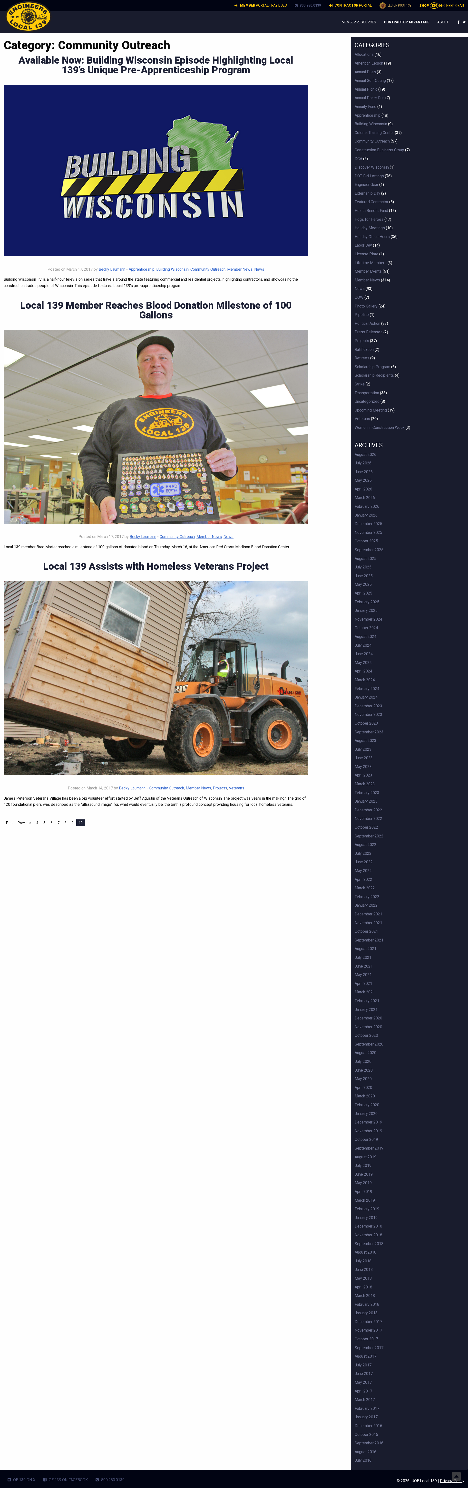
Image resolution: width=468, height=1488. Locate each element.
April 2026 (363, 489)
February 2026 (367, 506)
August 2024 (365, 636)
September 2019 (369, 1148)
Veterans (236, 788)
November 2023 (368, 714)
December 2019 (368, 1122)
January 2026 (366, 515)
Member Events (368, 271)
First (9, 823)
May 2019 (363, 1183)
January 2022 (366, 905)
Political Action (367, 323)
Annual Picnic (366, 89)
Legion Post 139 (399, 5)
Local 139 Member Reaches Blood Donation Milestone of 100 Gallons (156, 310)
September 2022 (369, 836)
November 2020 (368, 1027)
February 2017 (367, 1408)
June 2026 (364, 472)
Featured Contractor (371, 202)
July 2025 (363, 567)
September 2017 (369, 1347)
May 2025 (363, 584)
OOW (359, 297)
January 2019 (366, 1217)
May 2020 (363, 1078)
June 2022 (364, 862)
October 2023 (366, 723)
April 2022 (363, 879)
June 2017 (364, 1373)
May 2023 (363, 766)
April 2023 (363, 775)
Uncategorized (367, 401)
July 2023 (363, 749)
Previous (24, 823)
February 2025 (367, 602)
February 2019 (367, 1209)
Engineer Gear (441, 6)
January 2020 (366, 1113)
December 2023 (368, 706)
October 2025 (366, 541)
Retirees (362, 358)
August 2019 (365, 1157)
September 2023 (369, 732)
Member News (240, 269)
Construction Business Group (379, 150)
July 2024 (363, 645)
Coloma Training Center (374, 132)
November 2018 (368, 1235)
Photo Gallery (366, 306)
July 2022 (363, 853)
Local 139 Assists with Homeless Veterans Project (156, 566)
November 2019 (368, 1131)
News (259, 269)
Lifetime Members (371, 262)
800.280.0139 (310, 5)
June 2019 (364, 1174)
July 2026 (363, 463)
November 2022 (368, 818)
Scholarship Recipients (374, 375)
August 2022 (365, 844)
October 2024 (366, 627)
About (443, 22)
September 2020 (369, 1044)
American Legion (369, 63)
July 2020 (363, 1061)
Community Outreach (207, 269)
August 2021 (365, 948)
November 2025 (368, 532)
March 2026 (365, 497)
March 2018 (365, 1295)
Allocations (364, 54)
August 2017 (365, 1356)
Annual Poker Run (369, 98)
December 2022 (368, 810)
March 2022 (365, 888)
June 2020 (364, 1070)
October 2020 (366, 1035)
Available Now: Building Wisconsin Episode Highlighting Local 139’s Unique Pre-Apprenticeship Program (156, 65)
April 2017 (363, 1391)
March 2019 (365, 1200)
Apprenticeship (142, 269)
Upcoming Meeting (371, 410)
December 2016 (368, 1425)
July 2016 (363, 1460)
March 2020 (365, 1096)
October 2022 (366, 827)
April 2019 (363, 1191)
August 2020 (365, 1052)
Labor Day (363, 245)
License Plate (366, 254)
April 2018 (363, 1287)
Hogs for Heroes (369, 219)
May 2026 (363, 480)
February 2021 (367, 1000)
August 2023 (365, 740)
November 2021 (368, 923)
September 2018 (369, 1243)
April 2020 (363, 1087)
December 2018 (368, 1226)
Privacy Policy (452, 1480)
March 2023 (365, 784)
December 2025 (368, 523)
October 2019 (366, 1139)
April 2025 (363, 593)
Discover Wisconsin (372, 167)
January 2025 (366, 610)
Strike (360, 384)
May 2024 (363, 662)
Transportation (367, 393)
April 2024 (363, 671)
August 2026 (365, 454)
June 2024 (364, 654)
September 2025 (369, 549)
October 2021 (366, 931)
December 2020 (368, 1018)
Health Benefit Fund (371, 210)
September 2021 (369, 940)
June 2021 (364, 966)
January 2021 (366, 1009)
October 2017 (366, 1339)
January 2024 (366, 697)
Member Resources (359, 22)
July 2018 (363, 1261)
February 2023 (367, 792)
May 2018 (363, 1278)
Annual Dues (365, 72)
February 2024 (367, 688)
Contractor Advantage (406, 22)
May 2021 (363, 974)
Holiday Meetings (370, 228)
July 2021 (363, 957)
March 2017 (365, 1399)
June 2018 (364, 1269)
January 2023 (366, 801)
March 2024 (365, 680)
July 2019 (363, 1165)
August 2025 (365, 558)
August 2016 (365, 1452)
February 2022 (367, 896)
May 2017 (363, 1382)
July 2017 (363, 1365)
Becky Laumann (112, 269)
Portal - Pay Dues (263, 5)
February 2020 (367, 1105)
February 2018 (367, 1304)
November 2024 (368, 619)
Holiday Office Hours (372, 236)
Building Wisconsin (172, 269)
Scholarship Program (372, 367)
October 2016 (366, 1434)
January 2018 (366, 1313)
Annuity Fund (365, 106)
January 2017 (366, 1417)
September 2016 (369, 1443)
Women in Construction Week (380, 427)
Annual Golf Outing (370, 80)
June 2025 (364, 576)
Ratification (364, 349)
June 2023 (364, 758)
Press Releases (368, 332)
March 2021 (365, 992)
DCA (358, 158)
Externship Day (367, 193)
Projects (220, 788)
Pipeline (362, 314)
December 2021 (368, 914)
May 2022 (363, 870)
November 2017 (368, 1330)
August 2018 (365, 1252)
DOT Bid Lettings (369, 176)
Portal (353, 5)
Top (456, 1476)
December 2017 (368, 1321)
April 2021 (363, 983)
